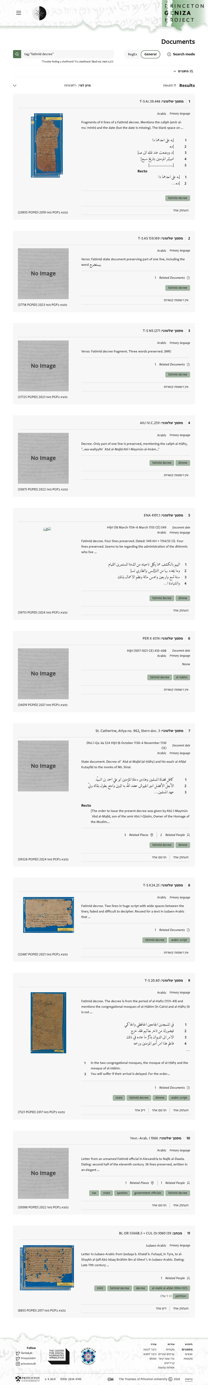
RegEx (132, 54)
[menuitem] (187, 1349)
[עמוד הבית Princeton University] (27, 1379)
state (119, 1098)
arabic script (179, 940)
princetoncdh (28, 1363)
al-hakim (181, 677)
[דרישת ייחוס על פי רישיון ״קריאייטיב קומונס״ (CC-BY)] (110, 1379)
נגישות (189, 1379)
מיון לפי (85, 85)
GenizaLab (26, 1353)
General (150, 54)
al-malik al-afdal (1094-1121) (169, 1288)
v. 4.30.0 (50, 1379)
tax (94, 1193)
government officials (147, 1193)
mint (100, 1288)
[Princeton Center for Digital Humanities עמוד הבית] (55, 1356)
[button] (185, 15)
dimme (182, 463)
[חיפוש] (17, 54)
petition (181, 1296)
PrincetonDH (28, 1358)
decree (140, 1288)
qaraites (122, 1193)
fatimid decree (177, 198)
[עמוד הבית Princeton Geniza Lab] (85, 1356)
